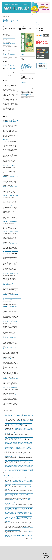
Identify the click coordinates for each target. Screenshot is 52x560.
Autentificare (48, 0)
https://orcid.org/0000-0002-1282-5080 (9, 43)
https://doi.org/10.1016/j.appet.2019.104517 (10, 251)
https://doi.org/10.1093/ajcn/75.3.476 (9, 157)
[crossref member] (42, 59)
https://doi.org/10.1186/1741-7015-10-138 (10, 165)
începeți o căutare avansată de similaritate (18, 540)
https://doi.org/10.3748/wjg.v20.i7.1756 (10, 321)
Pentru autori (20, 14)
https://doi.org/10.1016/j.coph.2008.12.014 (10, 273)
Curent (4, 16)
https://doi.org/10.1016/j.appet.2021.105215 (10, 378)
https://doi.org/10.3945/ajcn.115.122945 (10, 186)
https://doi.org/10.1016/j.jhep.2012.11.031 (10, 337)
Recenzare (27, 14)
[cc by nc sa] (42, 36)
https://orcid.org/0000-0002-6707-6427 (9, 65)
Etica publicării (33, 14)
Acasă (4, 19)
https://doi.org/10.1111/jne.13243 (9, 205)
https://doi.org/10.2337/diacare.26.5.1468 (10, 330)
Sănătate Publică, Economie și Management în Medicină (19, 548)
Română (37, 24)
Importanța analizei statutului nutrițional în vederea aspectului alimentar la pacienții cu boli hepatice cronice (19, 532)
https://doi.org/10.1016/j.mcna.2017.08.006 (10, 176)
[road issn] (42, 43)
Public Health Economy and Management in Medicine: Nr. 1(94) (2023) (21, 470)
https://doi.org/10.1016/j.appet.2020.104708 (10, 294)
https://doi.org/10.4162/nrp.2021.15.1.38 (10, 387)
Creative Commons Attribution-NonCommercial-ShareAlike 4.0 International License (25, 81)
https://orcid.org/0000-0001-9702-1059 (9, 38)
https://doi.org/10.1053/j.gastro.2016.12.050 (10, 231)
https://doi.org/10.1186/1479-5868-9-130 (10, 243)
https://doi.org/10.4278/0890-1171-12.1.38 (10, 314)
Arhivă (7, 16)
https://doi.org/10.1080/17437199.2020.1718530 (11, 369)
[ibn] (41, 68)
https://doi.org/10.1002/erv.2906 (8, 358)
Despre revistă (4, 14)
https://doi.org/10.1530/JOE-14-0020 (9, 265)
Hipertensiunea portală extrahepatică (16, 458)
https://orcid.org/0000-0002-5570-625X (9, 54)
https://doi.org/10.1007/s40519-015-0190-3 (10, 195)
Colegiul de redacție (12, 14)
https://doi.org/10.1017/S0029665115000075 (10, 306)
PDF (23, 54)
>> (5, 472)
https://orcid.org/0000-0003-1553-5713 (9, 59)
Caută (48, 14)
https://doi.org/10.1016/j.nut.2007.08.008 (10, 221)
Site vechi (43, 0)
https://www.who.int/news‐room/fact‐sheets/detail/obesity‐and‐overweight (10, 121)
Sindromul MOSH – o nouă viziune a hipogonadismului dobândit (16, 523)
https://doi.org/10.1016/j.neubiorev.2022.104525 (11, 213)
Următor (31, 538)
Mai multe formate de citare (25, 97)
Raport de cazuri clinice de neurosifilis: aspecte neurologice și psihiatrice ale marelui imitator (19, 512)
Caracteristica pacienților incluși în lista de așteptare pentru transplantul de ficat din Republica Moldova (19, 464)
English (37, 22)
